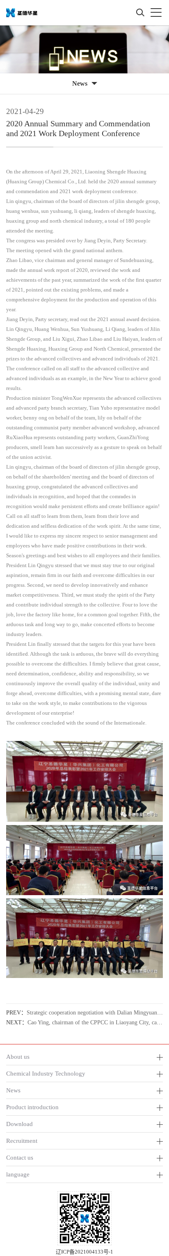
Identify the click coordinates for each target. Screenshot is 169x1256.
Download (19, 1123)
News (13, 1090)
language (18, 1174)
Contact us (19, 1157)
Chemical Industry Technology (45, 1073)
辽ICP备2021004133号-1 (84, 1252)
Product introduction (32, 1106)
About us (18, 1056)
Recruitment (21, 1140)
